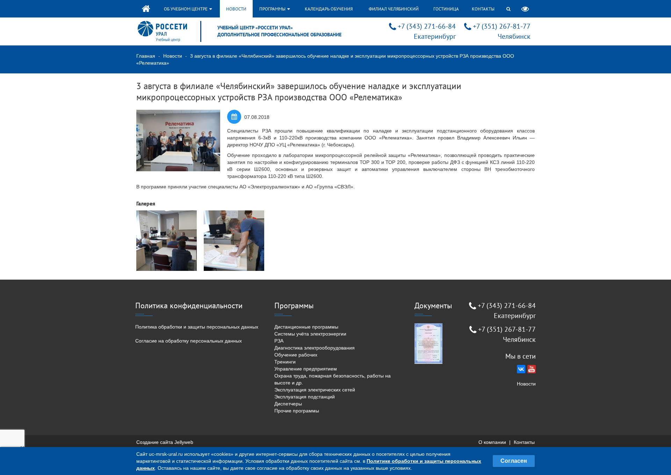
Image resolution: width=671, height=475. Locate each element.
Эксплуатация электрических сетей (314, 390)
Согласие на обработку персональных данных (188, 341)
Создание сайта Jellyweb (164, 442)
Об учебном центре (186, 9)
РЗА (278, 341)
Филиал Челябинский (394, 9)
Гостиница (446, 9)
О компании (492, 442)
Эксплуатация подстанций (304, 397)
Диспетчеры (288, 403)
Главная (145, 56)
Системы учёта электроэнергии (310, 334)
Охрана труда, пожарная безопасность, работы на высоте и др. (332, 379)
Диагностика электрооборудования (314, 348)
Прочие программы (296, 410)
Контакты (483, 9)
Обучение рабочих (295, 355)
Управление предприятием (305, 369)
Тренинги (285, 362)
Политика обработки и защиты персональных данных (196, 327)
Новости (236, 9)
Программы (273, 9)
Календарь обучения (329, 9)
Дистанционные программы (306, 327)
